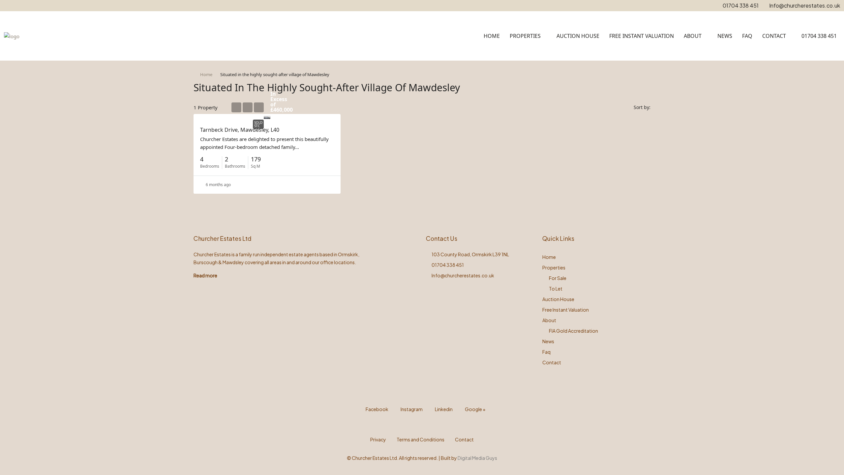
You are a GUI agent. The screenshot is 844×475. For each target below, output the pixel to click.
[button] (638, 85)
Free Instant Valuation (641, 36)
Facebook (376, 409)
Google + (475, 409)
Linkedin (443, 409)
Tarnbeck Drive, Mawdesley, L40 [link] (239, 129)
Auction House (578, 36)
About (693, 36)
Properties (525, 36)
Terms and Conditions (420, 439)
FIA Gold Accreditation (573, 331)
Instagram (411, 409)
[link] (267, 116)
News (724, 36)
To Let (555, 289)
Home (492, 36)
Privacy (378, 439)
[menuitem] (815, 36)
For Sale (557, 278)
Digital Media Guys (477, 458)
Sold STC (258, 124)
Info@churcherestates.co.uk (463, 275)
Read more (205, 275)
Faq (747, 36)
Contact (774, 36)
